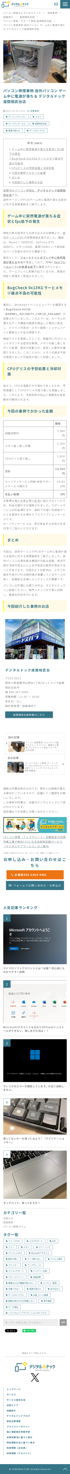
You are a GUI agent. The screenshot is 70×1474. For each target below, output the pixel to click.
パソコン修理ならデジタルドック (22, 12)
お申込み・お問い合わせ (56, 4)
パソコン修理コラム (14, 1226)
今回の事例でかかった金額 (29, 173)
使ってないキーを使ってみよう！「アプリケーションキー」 (33, 1140)
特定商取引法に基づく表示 (21, 1442)
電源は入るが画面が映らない (21, 1282)
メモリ (38, 116)
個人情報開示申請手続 (18, 1431)
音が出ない (55, 1288)
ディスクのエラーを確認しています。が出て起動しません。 (33, 1088)
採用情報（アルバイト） (20, 1453)
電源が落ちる (14, 130)
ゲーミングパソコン (17, 116)
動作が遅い (13, 1258)
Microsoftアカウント (40, 1253)
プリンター (13, 1265)
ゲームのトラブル (37, 130)
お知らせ (8, 1218)
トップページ (14, 1389)
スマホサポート (36, 1240)
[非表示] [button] (38, 143)
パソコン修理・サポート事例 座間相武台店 (27, 21)
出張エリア (12, 1405)
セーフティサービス (17, 123)
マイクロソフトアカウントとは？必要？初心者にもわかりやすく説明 (34, 970)
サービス (11, 1394)
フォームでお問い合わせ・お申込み (37, 885)
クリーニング (44, 1247)
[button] (65, 4)
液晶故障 (37, 1277)
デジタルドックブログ (18, 1415)
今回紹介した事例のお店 (27, 182)
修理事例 (53, 12)
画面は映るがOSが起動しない (21, 1300)
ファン (11, 1247)
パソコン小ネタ (15, 1253)
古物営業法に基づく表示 (20, 1437)
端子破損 (47, 1300)
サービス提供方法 (16, 1399)
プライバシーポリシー (18, 1426)
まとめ (16, 177)
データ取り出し (34, 1258)
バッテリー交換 (40, 1270)
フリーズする (14, 1240)
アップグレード (34, 1265)
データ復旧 (13, 1306)
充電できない (14, 1288)
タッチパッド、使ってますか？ (21, 1203)
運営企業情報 (14, 1421)
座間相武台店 (27, 17)
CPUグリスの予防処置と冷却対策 (33, 168)
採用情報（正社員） (17, 1447)
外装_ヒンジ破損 (40, 1294)
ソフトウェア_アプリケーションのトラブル (27, 1312)
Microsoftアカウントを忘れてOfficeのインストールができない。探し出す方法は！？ (33, 1028)
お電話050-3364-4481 (37, 875)
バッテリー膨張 (50, 1282)
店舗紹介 (8, 17)
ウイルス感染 (56, 1258)
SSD (54, 1240)
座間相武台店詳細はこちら (29, 714)
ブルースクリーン (16, 1277)
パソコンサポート (16, 1270)
